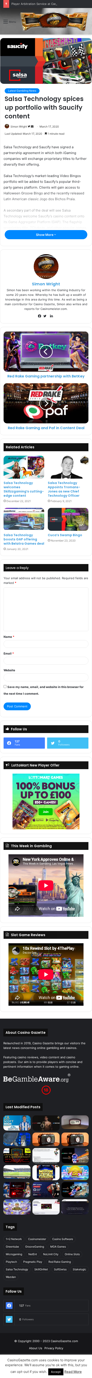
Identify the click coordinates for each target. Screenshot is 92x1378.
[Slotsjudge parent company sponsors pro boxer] (46, 1123)
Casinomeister (37, 1239)
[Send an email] (32, 126)
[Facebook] (40, 316)
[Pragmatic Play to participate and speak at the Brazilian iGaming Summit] (75, 1155)
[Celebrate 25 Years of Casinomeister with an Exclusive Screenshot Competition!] (17, 1155)
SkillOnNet (41, 1269)
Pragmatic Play (32, 1261)
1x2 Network (14, 1239)
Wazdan (11, 1277)
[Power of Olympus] (17, 1207)
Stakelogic (79, 1269)
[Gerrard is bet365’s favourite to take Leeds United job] (17, 1172)
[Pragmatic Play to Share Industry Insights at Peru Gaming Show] (75, 1189)
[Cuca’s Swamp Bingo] (68, 519)
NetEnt (32, 1254)
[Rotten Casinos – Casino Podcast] (75, 1122)
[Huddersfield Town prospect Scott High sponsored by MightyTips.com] (17, 1123)
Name (9, 637)
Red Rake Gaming (59, 1261)
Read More (73, 1372)
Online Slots (72, 1254)
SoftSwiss (60, 1269)
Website (9, 670)
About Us (35, 1348)
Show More (45, 235)
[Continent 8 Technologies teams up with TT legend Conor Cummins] (75, 1207)
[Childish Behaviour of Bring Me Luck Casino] (75, 1139)
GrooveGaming (34, 1246)
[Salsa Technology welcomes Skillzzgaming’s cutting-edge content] (24, 467)
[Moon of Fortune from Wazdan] (46, 1172)
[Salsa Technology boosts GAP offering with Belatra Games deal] (24, 519)
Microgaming (14, 1254)
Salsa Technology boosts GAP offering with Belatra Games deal (24, 539)
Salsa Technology (17, 1269)
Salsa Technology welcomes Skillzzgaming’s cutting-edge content (24, 489)
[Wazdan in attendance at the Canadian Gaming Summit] (46, 1189)
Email (9, 653)
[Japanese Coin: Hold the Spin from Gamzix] (75, 1172)
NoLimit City (51, 1254)
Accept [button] (56, 1372)
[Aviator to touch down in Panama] (46, 1207)
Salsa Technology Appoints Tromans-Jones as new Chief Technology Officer (64, 489)
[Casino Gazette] (54, 21)
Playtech (11, 1261)
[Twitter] (46, 316)
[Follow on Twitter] (29, 126)
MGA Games (58, 1246)
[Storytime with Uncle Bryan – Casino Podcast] (17, 1139)
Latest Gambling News (22, 90)
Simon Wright (18, 126)
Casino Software (62, 1239)
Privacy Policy (53, 1348)
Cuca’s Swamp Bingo (65, 535)
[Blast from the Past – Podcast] (46, 1139)
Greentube (12, 1246)
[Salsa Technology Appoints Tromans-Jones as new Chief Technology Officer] (68, 467)
